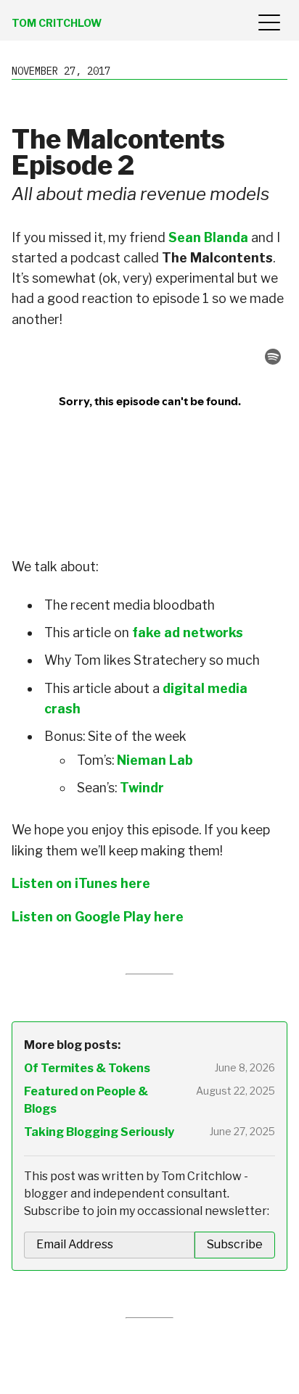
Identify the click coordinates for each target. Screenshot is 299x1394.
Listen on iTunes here (81, 883)
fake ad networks (187, 632)
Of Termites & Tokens (87, 1068)
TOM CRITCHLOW (57, 23)
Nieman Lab (155, 760)
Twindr (142, 787)
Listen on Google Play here (98, 916)
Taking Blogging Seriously (99, 1132)
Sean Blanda (208, 237)
